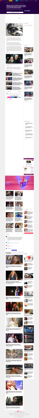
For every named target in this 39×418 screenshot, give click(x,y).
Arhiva (25, 414)
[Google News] (31, 25)
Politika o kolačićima (22, 414)
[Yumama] (26, 413)
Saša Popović (16, 37)
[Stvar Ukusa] (29, 413)
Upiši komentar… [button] (9, 248)
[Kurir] (9, 413)
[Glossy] (17, 413)
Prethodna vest (9, 91)
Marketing (11, 414)
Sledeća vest (19, 91)
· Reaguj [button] (26, 67)
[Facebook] (25, 25)
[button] (22, 10)
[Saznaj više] (32, 253)
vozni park (7, 38)
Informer (10, 65)
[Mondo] (2, 0)
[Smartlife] (21, 413)
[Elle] (13, 413)
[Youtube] (28, 25)
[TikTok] (30, 25)
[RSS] (32, 25)
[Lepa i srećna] (19, 413)
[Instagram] (26, 25)
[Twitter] (27, 25)
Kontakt (14, 414)
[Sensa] (23, 413)
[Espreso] (11, 413)
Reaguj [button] (25, 56)
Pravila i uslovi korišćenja (18, 414)
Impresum (13, 414)
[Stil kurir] (15, 413)
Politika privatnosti (27, 414)
